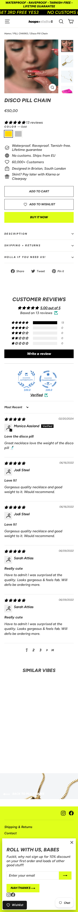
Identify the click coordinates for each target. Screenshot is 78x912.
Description (15, 233)
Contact (10, 833)
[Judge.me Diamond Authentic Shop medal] (26, 379)
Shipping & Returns (18, 827)
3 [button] (40, 650)
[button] (15, 122)
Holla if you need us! (25, 257)
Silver (18, 133)
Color (15, 126)
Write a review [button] (39, 354)
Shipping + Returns (22, 245)
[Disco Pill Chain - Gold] (8, 748)
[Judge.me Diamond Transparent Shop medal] (48, 379)
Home (7, 33)
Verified (36, 395)
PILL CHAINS (20, 33)
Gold (8, 133)
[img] (14, 419)
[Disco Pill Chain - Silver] (17, 748)
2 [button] (33, 650)
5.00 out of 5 (50, 308)
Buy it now (39, 217)
